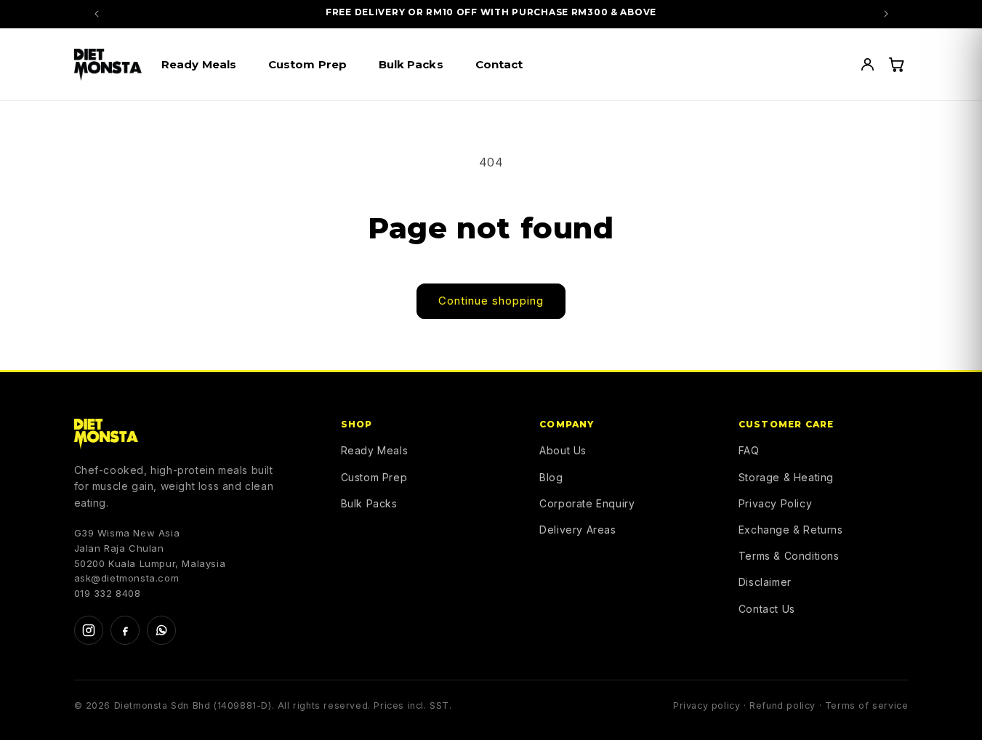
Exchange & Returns (790, 529)
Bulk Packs (369, 503)
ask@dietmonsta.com (127, 578)
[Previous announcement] (97, 14)
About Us (563, 450)
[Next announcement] (886, 14)
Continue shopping (491, 300)
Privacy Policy (775, 503)
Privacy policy (706, 705)
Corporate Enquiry (587, 503)
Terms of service (867, 705)
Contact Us (766, 609)
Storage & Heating (786, 477)
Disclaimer (765, 582)
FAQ (749, 450)
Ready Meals (375, 450)
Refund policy (782, 705)
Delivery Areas (577, 529)
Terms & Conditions (789, 556)
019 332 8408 (107, 593)
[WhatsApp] (161, 630)
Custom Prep (374, 477)
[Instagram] (88, 630)
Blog (551, 477)
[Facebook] (125, 630)
